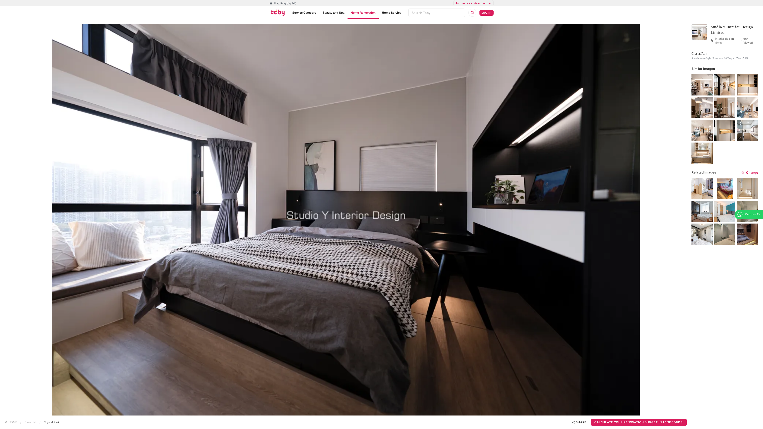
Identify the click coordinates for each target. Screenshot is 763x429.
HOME (13, 422)
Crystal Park (52, 422)
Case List (30, 422)
